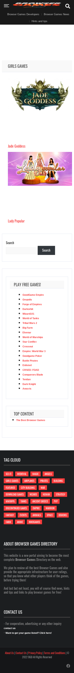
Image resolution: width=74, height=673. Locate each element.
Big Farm (27, 327)
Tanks (23, 501)
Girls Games (12, 481)
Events (23, 515)
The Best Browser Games (30, 420)
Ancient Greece (40, 501)
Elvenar (26, 332)
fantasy (10, 515)
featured (10, 488)
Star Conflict (29, 341)
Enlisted (27, 365)
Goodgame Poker (32, 356)
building (58, 481)
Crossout (27, 346)
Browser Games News (56, 14)
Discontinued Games (16, 508)
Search (10, 243)
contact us (10, 628)
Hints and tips (39, 21)
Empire (36, 508)
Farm (8, 522)
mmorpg (10, 501)
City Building (28, 488)
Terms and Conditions (54, 653)
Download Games (15, 494)
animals (37, 515)
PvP (56, 501)
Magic (35, 474)
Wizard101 (28, 313)
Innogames (34, 522)
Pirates (44, 481)
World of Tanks (30, 318)
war (43, 488)
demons (63, 515)
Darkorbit (27, 309)
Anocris (26, 388)
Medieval (21, 474)
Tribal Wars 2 (29, 323)
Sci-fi (8, 474)
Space (50, 515)
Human (46, 494)
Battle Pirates (30, 360)
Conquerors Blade (32, 374)
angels (48, 474)
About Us (9, 653)
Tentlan (26, 379)
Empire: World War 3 (34, 351)
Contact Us (21, 653)
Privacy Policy (35, 653)
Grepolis (27, 299)
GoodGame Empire (33, 295)
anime (20, 522)
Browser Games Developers (23, 14)
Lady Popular (16, 220)
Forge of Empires (32, 304)
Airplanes (29, 481)
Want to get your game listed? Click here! (29, 633)
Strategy (60, 494)
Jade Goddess (16, 146)
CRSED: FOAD (30, 370)
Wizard (33, 494)
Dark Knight (29, 384)
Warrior (50, 508)
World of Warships (32, 337)
